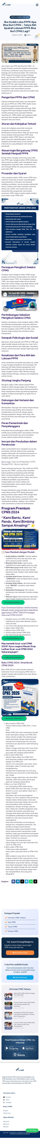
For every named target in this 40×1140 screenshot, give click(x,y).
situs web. (34, 565)
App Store (28, 558)
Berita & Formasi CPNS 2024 (20, 17)
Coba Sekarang (21, 977)
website (25, 561)
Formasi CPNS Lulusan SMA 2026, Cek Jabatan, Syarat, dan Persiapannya (24, 1024)
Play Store (18, 558)
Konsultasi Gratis (21, 953)
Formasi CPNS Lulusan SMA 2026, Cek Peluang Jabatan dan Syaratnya (24, 1004)
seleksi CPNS (18, 177)
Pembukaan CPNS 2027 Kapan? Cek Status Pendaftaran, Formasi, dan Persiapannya (24, 1014)
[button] (37, 5)
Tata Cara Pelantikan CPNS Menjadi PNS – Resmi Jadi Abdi (18, 462)
